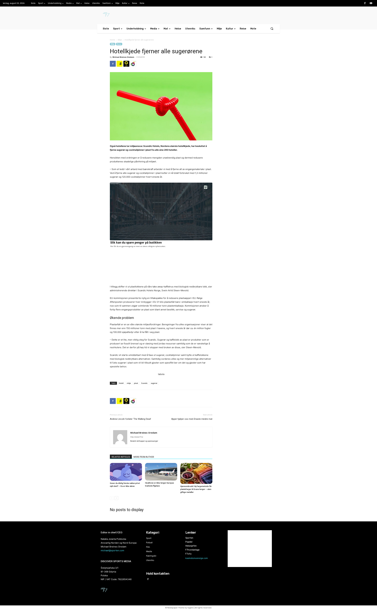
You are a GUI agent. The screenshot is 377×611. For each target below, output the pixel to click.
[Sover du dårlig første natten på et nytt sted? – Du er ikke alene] (126, 472)
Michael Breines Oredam (123, 57)
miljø (129, 383)
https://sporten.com (120, 64)
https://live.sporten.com (126, 64)
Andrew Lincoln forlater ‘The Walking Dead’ (130, 419)
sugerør (154, 383)
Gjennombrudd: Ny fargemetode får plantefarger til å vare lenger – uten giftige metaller (196, 489)
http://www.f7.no (136, 437)
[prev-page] (112, 498)
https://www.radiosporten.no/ (133, 64)
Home (112, 40)
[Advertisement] (243, 66)
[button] (271, 28)
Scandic (144, 383)
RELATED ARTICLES (121, 457)
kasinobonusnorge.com (196, 558)
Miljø (120, 40)
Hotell (121, 383)
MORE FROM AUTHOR (144, 457)
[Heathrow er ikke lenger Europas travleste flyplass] (161, 471)
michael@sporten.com (112, 550)
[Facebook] (365, 3)
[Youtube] (371, 3)
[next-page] (116, 498)
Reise (119, 44)
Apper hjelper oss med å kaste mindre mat (191, 419)
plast (136, 383)
